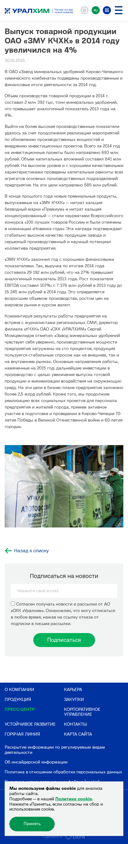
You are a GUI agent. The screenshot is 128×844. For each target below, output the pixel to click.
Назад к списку (31, 550)
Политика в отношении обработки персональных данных (63, 772)
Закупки (74, 699)
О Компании (19, 689)
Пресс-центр (19, 709)
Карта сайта (78, 734)
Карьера (73, 689)
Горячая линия (22, 734)
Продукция (18, 699)
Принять (32, 823)
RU (96, 10)
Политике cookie (73, 799)
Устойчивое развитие (30, 724)
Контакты (75, 724)
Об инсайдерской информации (36, 762)
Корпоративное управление (82, 712)
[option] (64, 486)
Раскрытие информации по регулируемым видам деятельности (55, 750)
